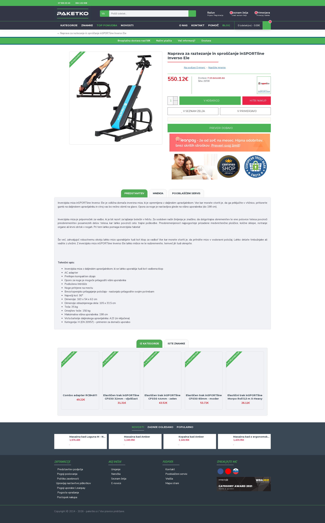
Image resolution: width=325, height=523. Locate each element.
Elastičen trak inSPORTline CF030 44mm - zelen (162, 397)
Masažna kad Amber (137, 436)
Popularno (185, 427)
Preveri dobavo (221, 128)
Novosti (138, 427)
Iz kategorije (149, 343)
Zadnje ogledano (160, 427)
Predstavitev (134, 193)
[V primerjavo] (83, 392)
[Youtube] (228, 471)
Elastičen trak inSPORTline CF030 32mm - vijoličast (121, 397)
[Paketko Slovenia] (236, 471)
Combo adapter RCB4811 (80, 395)
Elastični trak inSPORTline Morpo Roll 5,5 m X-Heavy (245, 397)
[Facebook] (220, 471)
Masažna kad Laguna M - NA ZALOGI (87, 436)
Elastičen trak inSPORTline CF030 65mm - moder (204, 397)
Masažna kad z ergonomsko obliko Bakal (251, 436)
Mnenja (158, 193)
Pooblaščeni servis (186, 193)
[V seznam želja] (77, 392)
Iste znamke (176, 343)
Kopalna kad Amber (191, 436)
